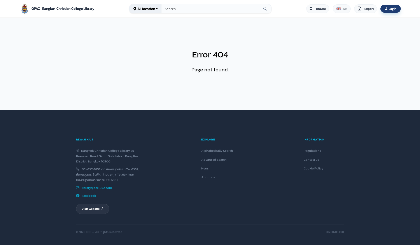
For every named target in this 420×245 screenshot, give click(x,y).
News (205, 168)
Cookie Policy (313, 168)
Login (392, 9)
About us (208, 176)
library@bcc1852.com (96, 187)
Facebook (88, 195)
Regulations (312, 150)
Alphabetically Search (217, 150)
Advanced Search (214, 159)
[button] (56, 8)
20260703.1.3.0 (335, 232)
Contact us (311, 159)
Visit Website (91, 209)
